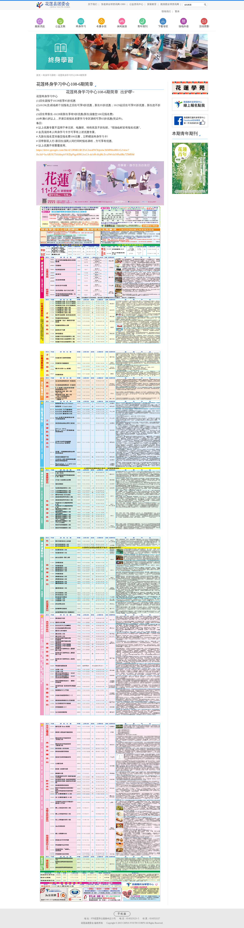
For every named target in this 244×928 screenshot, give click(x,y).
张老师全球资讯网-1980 (113, 4)
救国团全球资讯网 (169, 4)
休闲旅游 (122, 26)
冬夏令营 (101, 26)
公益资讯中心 (136, 4)
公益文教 (60, 26)
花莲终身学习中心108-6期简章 (72, 75)
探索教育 (151, 4)
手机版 (122, 913)
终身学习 (81, 26)
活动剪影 (204, 26)
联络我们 (166, 11)
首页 (38, 75)
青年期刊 (143, 26)
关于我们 (92, 4)
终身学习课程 (49, 75)
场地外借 (184, 26)
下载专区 (163, 26)
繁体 (177, 11)
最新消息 (40, 26)
